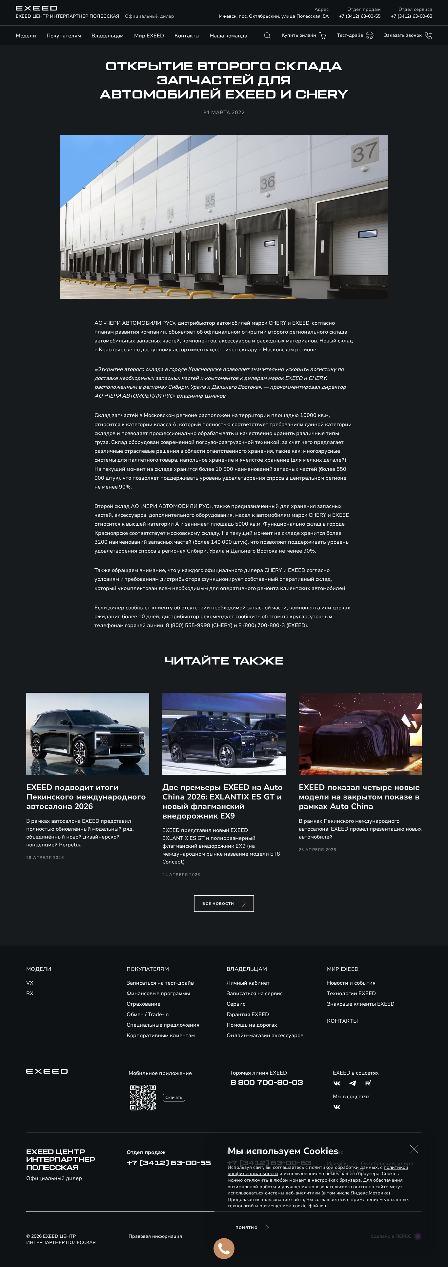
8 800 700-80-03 (267, 1083)
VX (29, 983)
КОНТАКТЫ (342, 1021)
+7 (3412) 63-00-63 (411, 16)
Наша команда (228, 35)
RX (29, 993)
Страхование (143, 1004)
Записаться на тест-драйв (160, 983)
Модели (26, 35)
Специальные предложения (163, 1025)
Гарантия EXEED (248, 1014)
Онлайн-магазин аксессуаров (265, 1035)
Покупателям (64, 35)
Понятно (246, 1227)
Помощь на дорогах (252, 1025)
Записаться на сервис (255, 993)
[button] (414, 1149)
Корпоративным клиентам (161, 1035)
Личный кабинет (248, 983)
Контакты (186, 35)
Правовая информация (155, 1236)
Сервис (236, 1004)
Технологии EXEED (351, 993)
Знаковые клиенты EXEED (361, 1004)
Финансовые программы (158, 993)
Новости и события (351, 983)
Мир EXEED (149, 35)
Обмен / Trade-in (148, 1014)
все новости (218, 903)
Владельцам (108, 35)
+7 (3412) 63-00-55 (359, 16)
